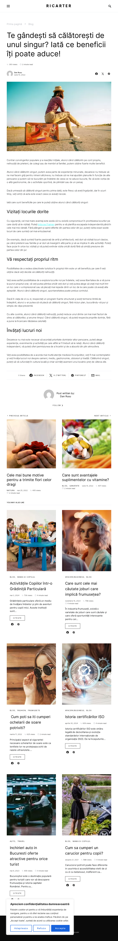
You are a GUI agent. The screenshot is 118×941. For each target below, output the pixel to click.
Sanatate (75, 486)
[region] (40, 917)
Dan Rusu (18, 72)
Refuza (41, 928)
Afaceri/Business (74, 577)
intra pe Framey (46, 224)
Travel (21, 841)
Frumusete (34, 710)
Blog (30, 24)
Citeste (17, 618)
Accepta (60, 928)
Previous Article (18, 416)
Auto (12, 841)
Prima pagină (14, 24)
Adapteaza (21, 928)
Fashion (21, 710)
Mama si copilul (26, 577)
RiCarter (59, 6)
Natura (11, 490)
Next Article (101, 416)
